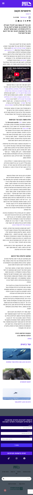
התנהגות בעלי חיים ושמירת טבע (21, 225)
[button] (3, 3)
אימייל (31, 437)
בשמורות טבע (9, 105)
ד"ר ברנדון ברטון (9, 50)
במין (20, 122)
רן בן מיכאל (23, 17)
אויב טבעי (25, 128)
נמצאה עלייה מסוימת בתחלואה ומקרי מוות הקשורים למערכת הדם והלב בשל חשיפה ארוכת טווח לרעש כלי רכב (18, 91)
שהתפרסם (23, 60)
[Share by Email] (18, 21)
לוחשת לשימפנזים (25, 382)
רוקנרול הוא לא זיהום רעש (18, 48)
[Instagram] (16, 458)
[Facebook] (24, 458)
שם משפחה (29, 431)
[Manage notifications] (5, 490)
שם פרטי (30, 425)
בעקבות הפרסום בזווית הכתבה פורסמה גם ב (23, 334)
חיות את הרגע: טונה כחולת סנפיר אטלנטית (18, 362)
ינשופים (23, 103)
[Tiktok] (9, 458)
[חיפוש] (3, 479)
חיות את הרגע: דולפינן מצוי (23, 402)
